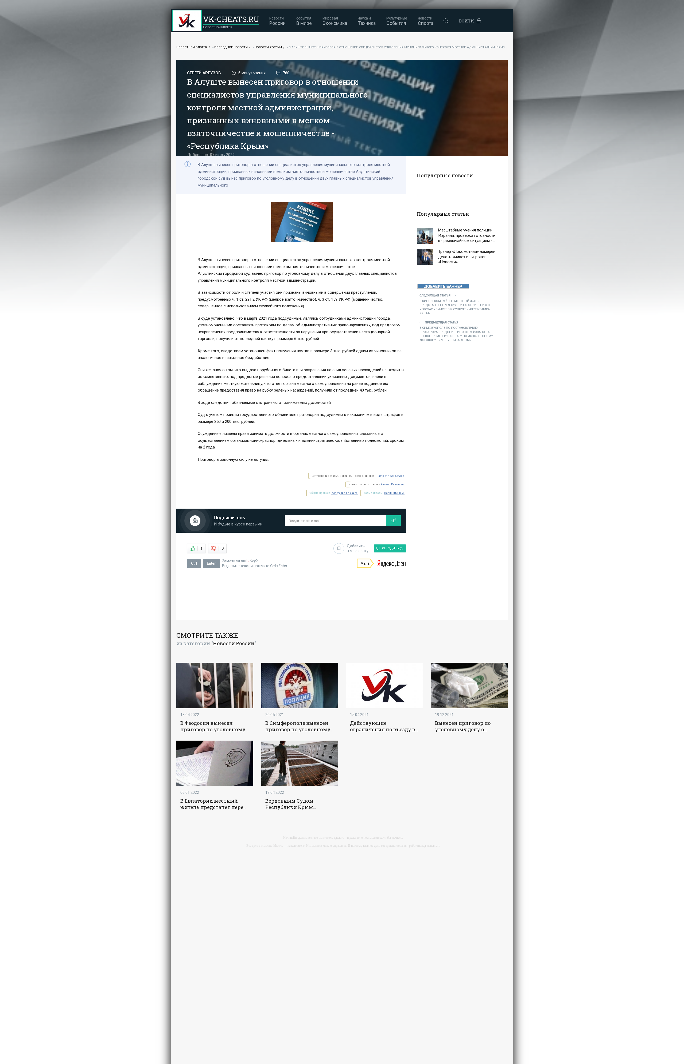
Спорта (425, 21)
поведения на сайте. (344, 493)
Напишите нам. (394, 493)
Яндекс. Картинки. (392, 484)
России (277, 21)
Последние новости (231, 47)
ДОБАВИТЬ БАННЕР (443, 286)
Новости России (268, 47)
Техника (367, 21)
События (396, 21)
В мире (304, 21)
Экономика (334, 21)
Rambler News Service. (391, 476)
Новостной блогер (191, 47)
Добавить (357, 548)
